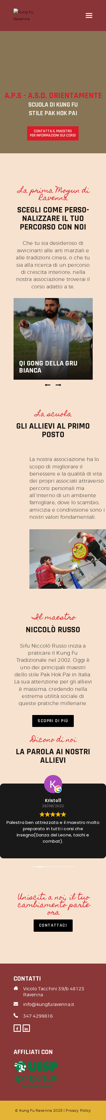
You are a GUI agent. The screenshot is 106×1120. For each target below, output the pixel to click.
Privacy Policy (78, 1110)
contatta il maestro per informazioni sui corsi (53, 133)
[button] (47, 385)
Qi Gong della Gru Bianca (48, 367)
